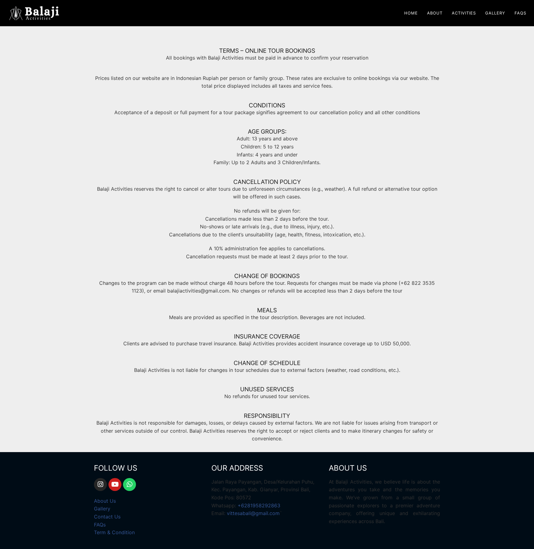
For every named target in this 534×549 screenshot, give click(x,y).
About (435, 12)
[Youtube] (114, 484)
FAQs (520, 12)
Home (411, 12)
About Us (105, 501)
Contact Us (107, 517)
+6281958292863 (259, 505)
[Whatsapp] (129, 484)
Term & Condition (114, 532)
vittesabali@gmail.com (253, 513)
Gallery (495, 12)
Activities (464, 12)
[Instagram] (100, 484)
